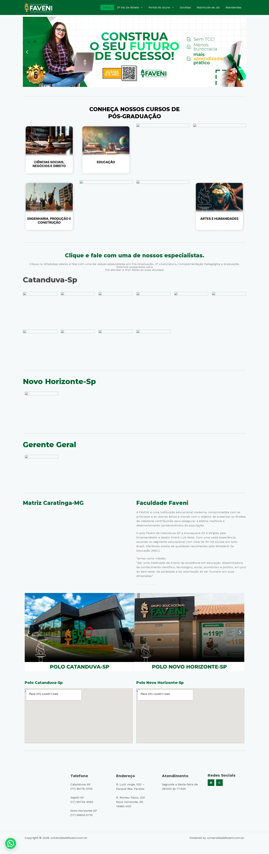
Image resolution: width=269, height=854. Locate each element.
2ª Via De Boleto (128, 7)
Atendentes (233, 7)
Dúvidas (185, 7)
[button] (27, 52)
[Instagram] (219, 782)
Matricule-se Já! (208, 7)
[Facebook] (211, 782)
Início (107, 7)
